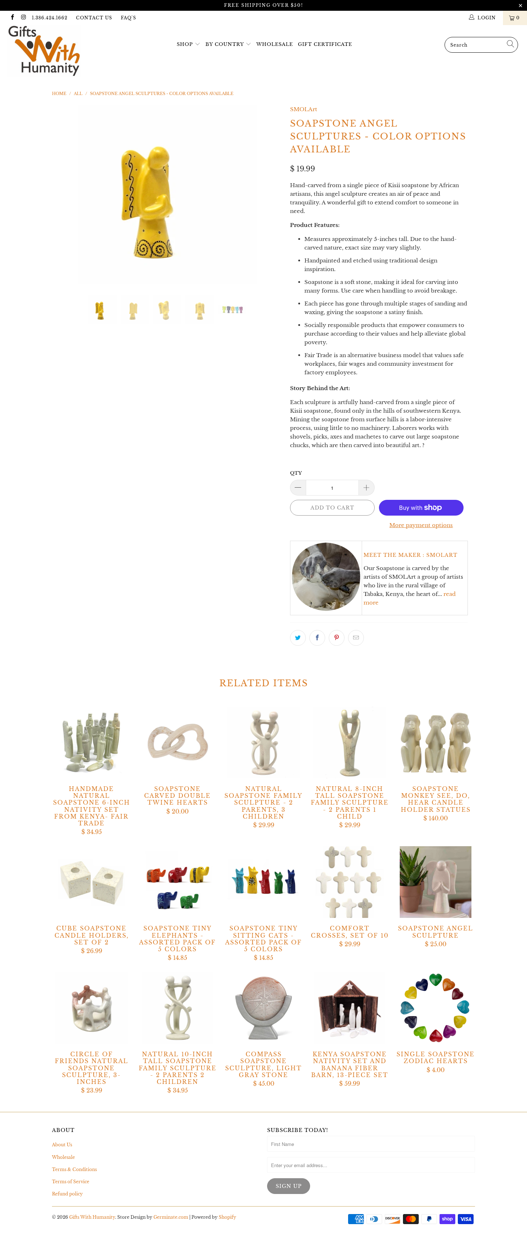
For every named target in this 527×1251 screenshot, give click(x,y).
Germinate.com (170, 1217)
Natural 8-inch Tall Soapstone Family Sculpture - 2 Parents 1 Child (349, 742)
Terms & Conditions (74, 1169)
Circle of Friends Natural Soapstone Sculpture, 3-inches (91, 1008)
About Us (62, 1144)
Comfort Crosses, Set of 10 (349, 882)
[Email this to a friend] (356, 638)
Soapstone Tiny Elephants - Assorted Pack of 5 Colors (177, 882)
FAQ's (128, 17)
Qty (296, 473)
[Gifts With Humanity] (45, 52)
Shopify (227, 1217)
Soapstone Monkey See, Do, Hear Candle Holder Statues (435, 742)
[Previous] (64, 194)
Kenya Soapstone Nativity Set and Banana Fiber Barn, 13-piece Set (349, 1008)
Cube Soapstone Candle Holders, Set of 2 (91, 882)
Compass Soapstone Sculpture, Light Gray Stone (263, 1008)
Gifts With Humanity (92, 1217)
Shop (185, 44)
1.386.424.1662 (49, 17)
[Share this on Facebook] (317, 638)
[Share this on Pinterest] (337, 638)
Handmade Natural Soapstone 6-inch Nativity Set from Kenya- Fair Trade (91, 742)
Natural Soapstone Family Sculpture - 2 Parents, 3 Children (263, 742)
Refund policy (67, 1193)
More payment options (421, 525)
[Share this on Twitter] (298, 638)
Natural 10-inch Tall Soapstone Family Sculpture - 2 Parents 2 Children (177, 1008)
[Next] (270, 194)
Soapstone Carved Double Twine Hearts (177, 742)
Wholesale (274, 44)
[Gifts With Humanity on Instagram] (23, 17)
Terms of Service (70, 1181)
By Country (224, 44)
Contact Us (94, 17)
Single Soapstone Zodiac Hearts (435, 1008)
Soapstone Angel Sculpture (435, 882)
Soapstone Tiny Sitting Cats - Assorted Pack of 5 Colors (263, 882)
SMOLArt (303, 109)
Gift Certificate (325, 44)
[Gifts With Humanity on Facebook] (12, 17)
